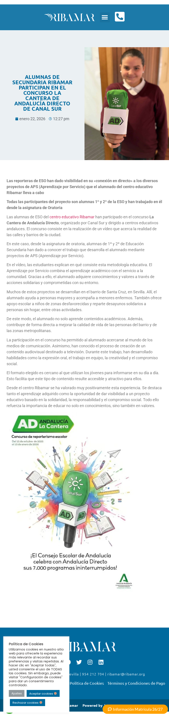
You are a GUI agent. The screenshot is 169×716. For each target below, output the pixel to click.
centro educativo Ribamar (72, 217)
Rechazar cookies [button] (26, 703)
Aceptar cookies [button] (41, 693)
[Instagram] (90, 662)
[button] (105, 17)
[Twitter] (78, 662)
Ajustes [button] (16, 693)
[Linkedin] (101, 662)
